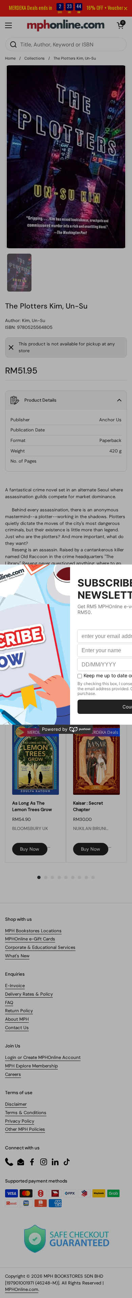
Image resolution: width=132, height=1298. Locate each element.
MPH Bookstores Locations (33, 931)
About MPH (17, 1019)
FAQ (9, 1002)
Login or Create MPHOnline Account (43, 1057)
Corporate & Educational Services (40, 947)
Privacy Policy (19, 1121)
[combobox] (66, 44)
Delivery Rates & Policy (29, 994)
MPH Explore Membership (31, 1066)
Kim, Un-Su (33, 320)
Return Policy (19, 1011)
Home (10, 58)
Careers (13, 1074)
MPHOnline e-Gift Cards (30, 939)
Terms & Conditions (25, 1112)
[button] (120, 25)
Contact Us (17, 1027)
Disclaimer (16, 1104)
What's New (17, 956)
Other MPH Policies (25, 1129)
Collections (34, 58)
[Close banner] (126, 8)
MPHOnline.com (21, 1289)
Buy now (29, 849)
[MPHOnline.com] (65, 25)
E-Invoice (15, 985)
